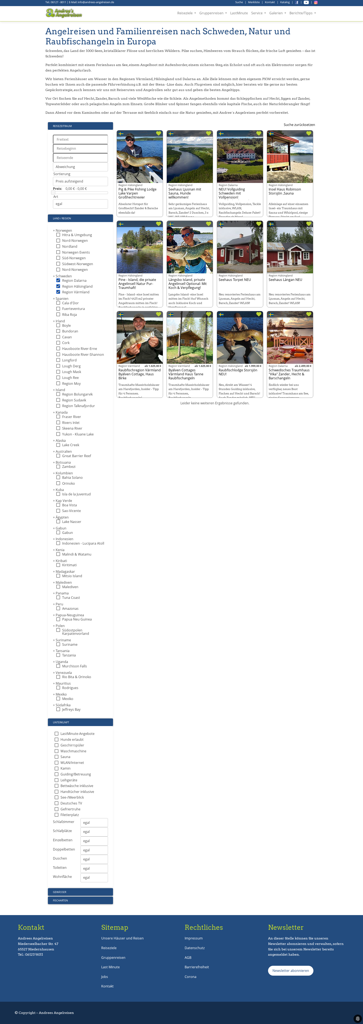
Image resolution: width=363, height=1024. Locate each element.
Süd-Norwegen (74, 258)
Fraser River (71, 416)
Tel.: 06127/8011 (30, 955)
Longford (69, 360)
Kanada (60, 412)
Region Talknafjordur (78, 406)
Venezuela (62, 672)
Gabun (59, 528)
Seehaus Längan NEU (285, 279)
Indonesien (63, 539)
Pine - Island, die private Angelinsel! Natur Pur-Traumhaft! (137, 283)
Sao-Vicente (71, 510)
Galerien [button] (276, 13)
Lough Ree (70, 377)
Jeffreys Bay (71, 709)
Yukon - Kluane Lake (78, 434)
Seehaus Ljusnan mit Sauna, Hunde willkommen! (184, 193)
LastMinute (239, 13)
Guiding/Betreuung (75, 774)
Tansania (61, 650)
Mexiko (60, 694)
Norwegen (62, 230)
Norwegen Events (76, 252)
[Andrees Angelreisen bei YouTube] (306, 2)
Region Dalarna (74, 280)
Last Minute (110, 967)
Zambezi (68, 466)
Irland (59, 321)
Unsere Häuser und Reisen (122, 938)
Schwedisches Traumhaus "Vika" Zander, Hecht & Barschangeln (289, 374)
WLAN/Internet (72, 762)
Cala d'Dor (70, 303)
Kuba (58, 489)
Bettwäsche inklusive (76, 785)
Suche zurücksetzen (299, 124)
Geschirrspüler (72, 745)
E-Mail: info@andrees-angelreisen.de (91, 2)
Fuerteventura (73, 308)
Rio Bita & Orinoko (76, 677)
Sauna (65, 756)
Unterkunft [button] (61, 722)
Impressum (194, 938)
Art (55, 196)
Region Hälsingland (77, 286)
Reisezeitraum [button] (62, 126)
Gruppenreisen (113, 957)
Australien (62, 451)
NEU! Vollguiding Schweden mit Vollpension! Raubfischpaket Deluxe (237, 195)
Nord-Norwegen (75, 240)
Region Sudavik (74, 400)
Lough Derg (71, 366)
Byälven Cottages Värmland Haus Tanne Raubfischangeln (185, 374)
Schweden (62, 276)
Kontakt (270, 2)
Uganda (60, 661)
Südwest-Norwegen (77, 264)
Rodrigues (70, 687)
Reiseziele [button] (185, 13)
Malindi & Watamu (76, 554)
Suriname (62, 640)
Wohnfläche (62, 876)
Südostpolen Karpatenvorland (75, 632)
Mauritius (62, 683)
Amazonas (70, 608)
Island (59, 390)
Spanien (60, 298)
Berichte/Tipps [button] (301, 13)
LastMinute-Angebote (77, 733)
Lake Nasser (71, 521)
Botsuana (62, 462)
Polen (59, 625)
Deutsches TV (71, 803)
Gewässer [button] (59, 892)
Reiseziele (109, 948)
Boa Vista (69, 505)
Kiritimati (69, 565)
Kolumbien (63, 473)
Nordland (69, 246)
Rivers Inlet (71, 422)
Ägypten (61, 517)
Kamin (65, 768)
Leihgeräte (68, 780)
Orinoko (68, 483)
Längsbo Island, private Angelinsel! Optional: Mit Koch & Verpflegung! (187, 283)
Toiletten (60, 867)
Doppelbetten (64, 849)
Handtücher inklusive (77, 791)
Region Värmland (75, 292)
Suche (239, 2)
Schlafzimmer (63, 821)
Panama (61, 593)
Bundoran (70, 331)
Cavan (67, 337)
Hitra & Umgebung (77, 235)
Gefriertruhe (70, 809)
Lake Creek (70, 445)
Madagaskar (64, 571)
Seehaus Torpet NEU (235, 279)
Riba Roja (69, 314)
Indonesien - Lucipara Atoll (83, 543)
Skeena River (72, 428)
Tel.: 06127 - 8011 (55, 2)
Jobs (104, 976)
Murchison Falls (74, 666)
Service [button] (257, 13)
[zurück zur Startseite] (64, 13)
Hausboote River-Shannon (83, 354)
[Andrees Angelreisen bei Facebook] (297, 2)
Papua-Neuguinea (68, 615)
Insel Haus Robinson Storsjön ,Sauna (285, 191)
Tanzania (69, 655)
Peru (58, 604)
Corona (190, 976)
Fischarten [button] (60, 900)
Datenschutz (195, 948)
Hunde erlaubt (72, 739)
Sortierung (61, 174)
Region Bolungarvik (77, 394)
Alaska (59, 440)
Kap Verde (62, 500)
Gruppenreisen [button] (211, 13)
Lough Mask (71, 371)
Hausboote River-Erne (79, 348)
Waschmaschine (73, 751)
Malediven (62, 582)
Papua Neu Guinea (77, 619)
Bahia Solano (72, 477)
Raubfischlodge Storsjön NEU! (238, 372)
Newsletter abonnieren (290, 970)
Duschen (60, 858)
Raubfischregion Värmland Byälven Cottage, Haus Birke (139, 374)
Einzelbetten (62, 840)
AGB (188, 957)
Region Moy (71, 383)
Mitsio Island (72, 576)
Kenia (58, 550)
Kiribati (60, 560)
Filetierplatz (69, 814)
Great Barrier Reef (76, 456)
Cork (66, 342)
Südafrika (62, 705)
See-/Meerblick (72, 797)
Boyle (66, 325)
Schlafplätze (62, 830)
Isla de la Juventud (76, 494)
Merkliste (254, 2)
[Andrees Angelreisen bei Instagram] (316, 2)
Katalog (285, 2)
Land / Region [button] (62, 218)
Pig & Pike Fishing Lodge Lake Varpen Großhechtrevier (137, 193)
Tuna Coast (71, 597)
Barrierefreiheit (197, 967)
